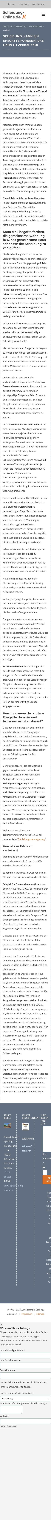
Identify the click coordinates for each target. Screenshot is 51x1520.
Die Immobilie (35, 26)
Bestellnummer (8, 1370)
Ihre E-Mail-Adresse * (10, 1360)
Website (4, 1416)
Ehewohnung (21, 26)
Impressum (26, 1313)
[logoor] (15, 10)
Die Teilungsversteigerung (31, 839)
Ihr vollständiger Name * (12, 1350)
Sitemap (40, 1313)
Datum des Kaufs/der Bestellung (16, 1393)
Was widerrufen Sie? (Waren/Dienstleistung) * (23, 1403)
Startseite (7, 26)
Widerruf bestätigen (8, 1426)
